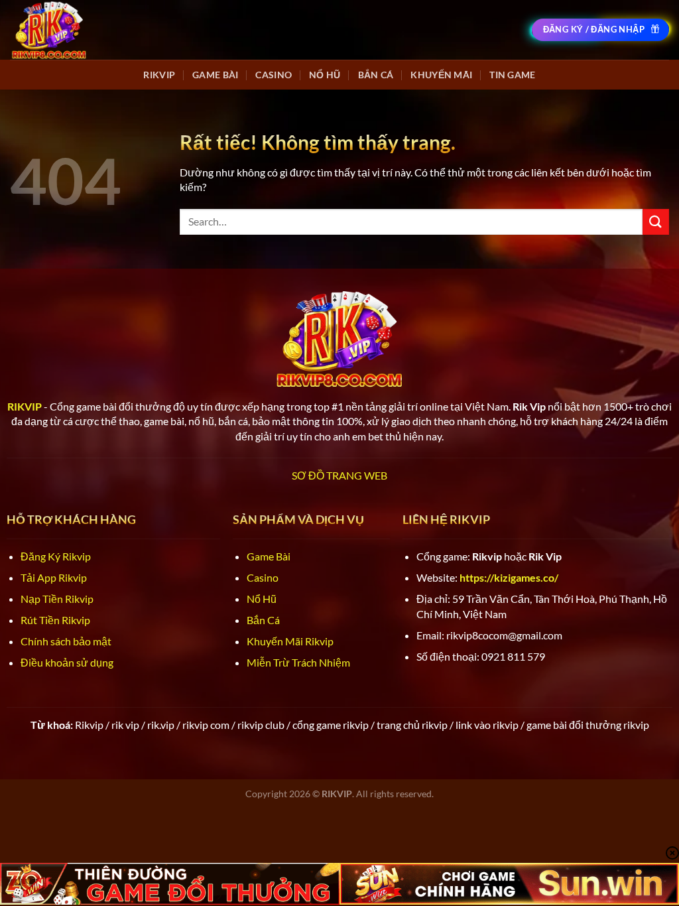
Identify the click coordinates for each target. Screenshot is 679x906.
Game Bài (215, 74)
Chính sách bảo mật (66, 641)
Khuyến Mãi (441, 74)
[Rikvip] (49, 29)
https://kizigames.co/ (509, 577)
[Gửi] (656, 222)
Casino (273, 74)
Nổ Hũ (324, 74)
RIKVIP (159, 74)
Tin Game (512, 74)
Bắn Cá (376, 74)
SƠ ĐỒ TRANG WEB (339, 475)
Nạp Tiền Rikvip (57, 598)
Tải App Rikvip (54, 577)
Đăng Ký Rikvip (56, 556)
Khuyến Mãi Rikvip (290, 641)
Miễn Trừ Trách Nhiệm (298, 662)
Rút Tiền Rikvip (55, 620)
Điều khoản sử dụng (67, 662)
